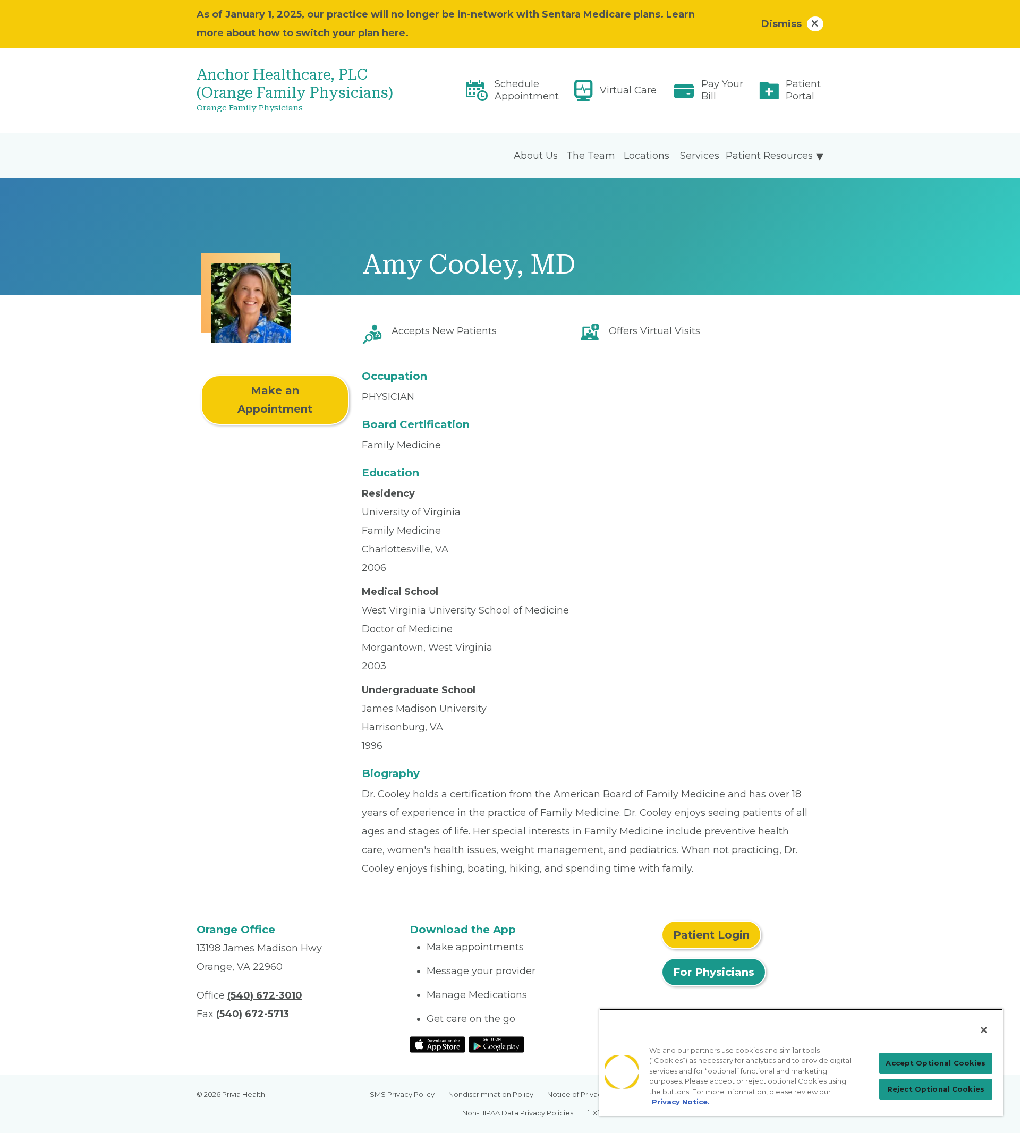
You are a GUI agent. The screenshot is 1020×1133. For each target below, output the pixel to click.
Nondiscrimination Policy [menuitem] (490, 1094)
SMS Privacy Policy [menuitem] (402, 1094)
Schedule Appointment (527, 90)
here (393, 33)
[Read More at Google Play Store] (496, 1044)
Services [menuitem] (699, 155)
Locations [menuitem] (646, 155)
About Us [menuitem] (536, 155)
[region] (801, 1062)
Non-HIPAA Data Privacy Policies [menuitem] (517, 1113)
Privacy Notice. (681, 1101)
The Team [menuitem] (590, 155)
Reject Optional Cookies (935, 1089)
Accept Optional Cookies (935, 1063)
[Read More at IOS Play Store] (437, 1044)
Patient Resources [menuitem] (769, 155)
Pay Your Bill (722, 90)
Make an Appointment (274, 399)
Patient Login (711, 934)
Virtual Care (628, 90)
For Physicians (713, 972)
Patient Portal (803, 90)
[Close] (984, 1030)
